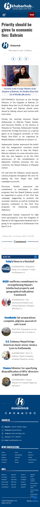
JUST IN (6, 257)
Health (30, 457)
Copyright (23, 484)
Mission (13, 477)
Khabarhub (15, 45)
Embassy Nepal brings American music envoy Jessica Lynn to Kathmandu (20, 345)
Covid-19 (4, 462)
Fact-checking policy (34, 491)
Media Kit (4, 479)
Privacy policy (34, 483)
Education (4, 460)
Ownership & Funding (34, 495)
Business (30, 455)
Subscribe (14, 479)
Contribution (5, 487)
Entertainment (32, 460)
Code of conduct (32, 480)
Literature (31, 462)
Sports (16, 460)
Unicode (13, 487)
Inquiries (13, 474)
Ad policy (23, 487)
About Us (4, 474)
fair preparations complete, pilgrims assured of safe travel (20, 321)
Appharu (35, 501)
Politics (30, 452)
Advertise (23, 477)
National (4, 455)
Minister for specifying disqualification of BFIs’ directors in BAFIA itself (20, 371)
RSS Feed (13, 482)
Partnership (5, 482)
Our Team (4, 477)
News (16, 452)
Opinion (4, 457)
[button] (35, 497)
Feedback (23, 479)
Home (3, 452)
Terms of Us (5, 484)
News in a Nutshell (20, 261)
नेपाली (32, 15)
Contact (23, 474)
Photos (17, 462)
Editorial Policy (32, 475)
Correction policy (33, 486)
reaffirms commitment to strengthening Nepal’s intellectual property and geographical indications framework (20, 288)
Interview (17, 457)
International (18, 455)
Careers (23, 482)
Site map (13, 484)
